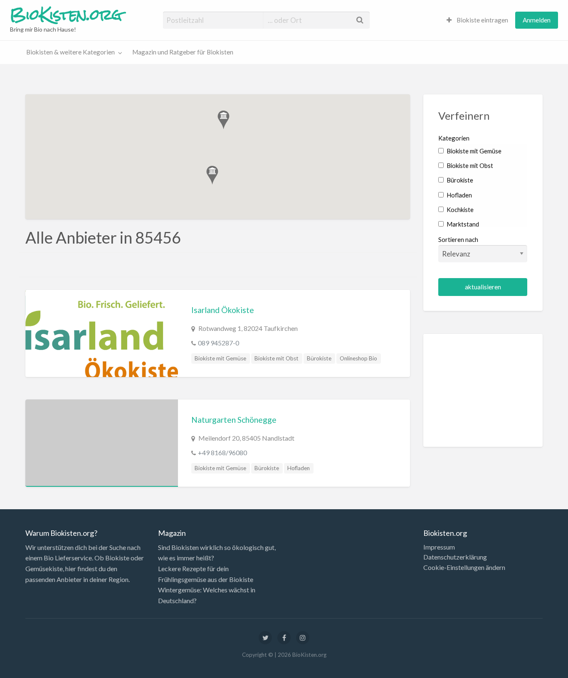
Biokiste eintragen (481, 20)
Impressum (439, 547)
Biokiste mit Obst (276, 358)
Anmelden (537, 20)
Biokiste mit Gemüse (220, 358)
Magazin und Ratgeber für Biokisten (182, 52)
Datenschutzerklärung (455, 557)
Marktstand (462, 224)
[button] (212, 175)
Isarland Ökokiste (222, 310)
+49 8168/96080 (222, 452)
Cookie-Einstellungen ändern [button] (464, 567)
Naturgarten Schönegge (234, 419)
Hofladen (298, 468)
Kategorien (453, 138)
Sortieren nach (458, 239)
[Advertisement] (483, 390)
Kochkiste (459, 209)
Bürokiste (319, 358)
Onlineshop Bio (358, 358)
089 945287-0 (218, 343)
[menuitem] (477, 20)
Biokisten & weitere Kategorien (70, 52)
